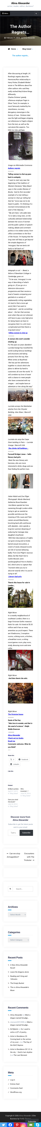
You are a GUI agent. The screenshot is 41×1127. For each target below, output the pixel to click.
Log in (12, 1080)
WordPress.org (16, 1092)
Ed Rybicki (14, 1029)
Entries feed (14, 1084)
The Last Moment (20, 1055)
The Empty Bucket (17, 983)
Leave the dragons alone (19, 972)
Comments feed (16, 1088)
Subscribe (26, 833)
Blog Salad (26, 49)
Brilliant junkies (13, 789)
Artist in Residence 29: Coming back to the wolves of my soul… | (20, 1039)
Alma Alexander (20, 3)
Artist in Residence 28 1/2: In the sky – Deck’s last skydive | (21, 1052)
